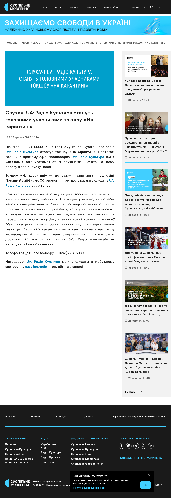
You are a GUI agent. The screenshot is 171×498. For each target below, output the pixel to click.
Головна (11, 42)
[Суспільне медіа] (146, 66)
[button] (152, 7)
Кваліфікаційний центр (114, 7)
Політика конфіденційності (47, 482)
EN (158, 7)
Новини (58, 7)
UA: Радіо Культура (21, 151)
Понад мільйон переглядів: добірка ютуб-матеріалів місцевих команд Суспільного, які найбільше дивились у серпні (144, 202)
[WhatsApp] (143, 446)
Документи (91, 7)
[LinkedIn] (151, 446)
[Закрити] (149, 475)
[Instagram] (129, 446)
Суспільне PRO (138, 7)
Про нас (43, 7)
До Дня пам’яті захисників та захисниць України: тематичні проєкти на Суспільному (146, 310)
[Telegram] (136, 446)
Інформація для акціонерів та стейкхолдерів (139, 416)
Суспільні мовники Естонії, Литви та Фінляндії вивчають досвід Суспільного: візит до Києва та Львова (146, 365)
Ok (145, 485)
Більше (130, 391)
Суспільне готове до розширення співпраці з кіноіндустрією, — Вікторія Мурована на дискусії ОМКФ (146, 145)
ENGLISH (159, 485)
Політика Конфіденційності (89, 488)
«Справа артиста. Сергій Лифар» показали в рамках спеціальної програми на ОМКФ (144, 87)
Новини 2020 (31, 42)
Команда (74, 7)
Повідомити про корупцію (140, 457)
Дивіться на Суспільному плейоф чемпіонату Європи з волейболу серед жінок (146, 257)
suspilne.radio (36, 266)
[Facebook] (121, 446)
